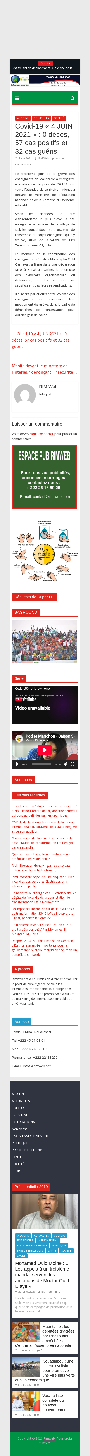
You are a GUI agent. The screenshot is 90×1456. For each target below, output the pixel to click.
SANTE (17, 1157)
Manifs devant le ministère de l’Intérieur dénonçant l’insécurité (45, 369)
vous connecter (42, 433)
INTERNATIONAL (24, 1122)
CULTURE (19, 1108)
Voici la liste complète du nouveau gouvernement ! (56, 1402)
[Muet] (65, 764)
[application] (45, 705)
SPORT (17, 1171)
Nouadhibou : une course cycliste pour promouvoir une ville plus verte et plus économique (45, 1370)
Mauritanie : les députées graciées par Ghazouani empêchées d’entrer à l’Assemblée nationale (44, 1336)
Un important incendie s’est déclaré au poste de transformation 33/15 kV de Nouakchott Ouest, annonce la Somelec (43, 913)
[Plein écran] (72, 764)
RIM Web (44, 158)
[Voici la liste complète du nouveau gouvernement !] (26, 1393)
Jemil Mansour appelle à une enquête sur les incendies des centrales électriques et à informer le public (43, 881)
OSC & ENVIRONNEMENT (30, 1136)
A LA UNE (23, 118)
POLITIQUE (20, 1143)
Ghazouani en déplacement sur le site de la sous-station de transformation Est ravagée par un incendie (43, 842)
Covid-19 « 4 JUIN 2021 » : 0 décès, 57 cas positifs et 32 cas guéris (40, 340)
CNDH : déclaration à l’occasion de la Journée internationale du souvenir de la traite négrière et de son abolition (44, 826)
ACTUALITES (41, 118)
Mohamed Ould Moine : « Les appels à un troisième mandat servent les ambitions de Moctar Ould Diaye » (42, 1275)
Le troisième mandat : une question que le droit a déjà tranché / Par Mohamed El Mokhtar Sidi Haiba (41, 929)
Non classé (20, 1129)
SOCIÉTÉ (59, 118)
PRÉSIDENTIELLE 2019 (28, 1150)
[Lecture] (17, 764)
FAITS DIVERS (21, 1115)
